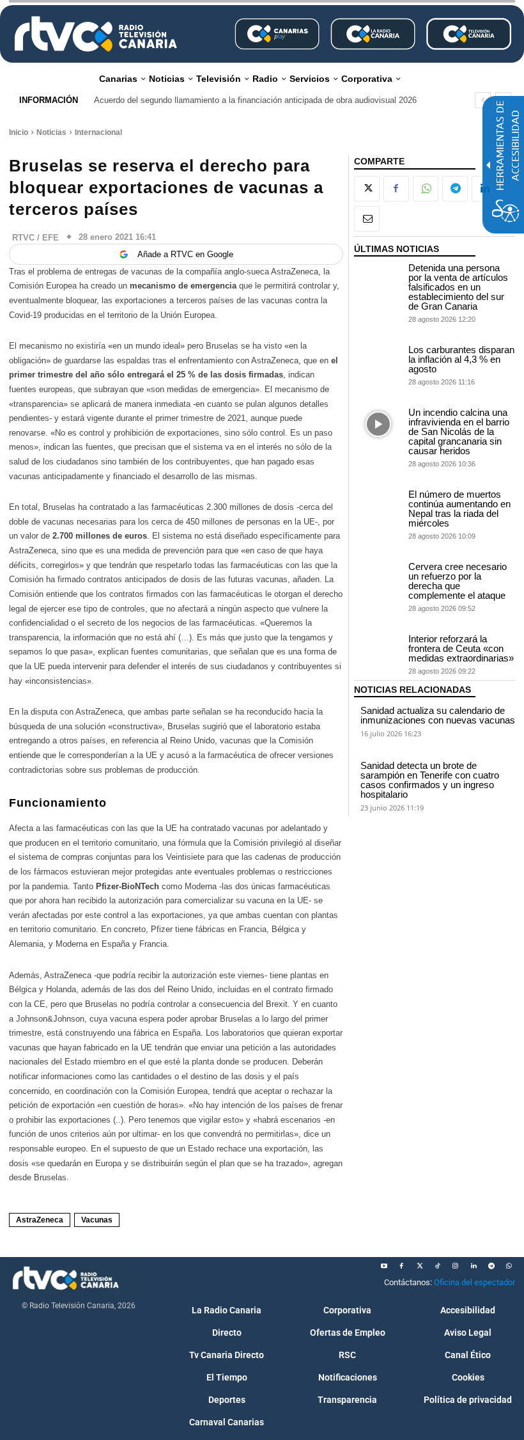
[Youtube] (384, 1266)
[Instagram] (455, 1266)
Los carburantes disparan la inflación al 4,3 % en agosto (461, 359)
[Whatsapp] (509, 1266)
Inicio (18, 132)
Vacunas (96, 1219)
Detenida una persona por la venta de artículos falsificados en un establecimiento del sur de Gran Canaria (458, 287)
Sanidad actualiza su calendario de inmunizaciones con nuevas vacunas (437, 715)
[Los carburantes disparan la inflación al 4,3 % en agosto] (378, 362)
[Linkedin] (473, 1266)
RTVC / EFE (35, 237)
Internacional (98, 132)
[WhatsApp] (425, 189)
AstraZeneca (39, 1219)
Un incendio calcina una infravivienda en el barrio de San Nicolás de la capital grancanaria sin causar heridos (458, 431)
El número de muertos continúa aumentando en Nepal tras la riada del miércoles (459, 508)
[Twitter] (420, 1266)
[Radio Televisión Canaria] (96, 34)
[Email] (367, 219)
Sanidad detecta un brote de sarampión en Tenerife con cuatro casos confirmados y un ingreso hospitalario (429, 780)
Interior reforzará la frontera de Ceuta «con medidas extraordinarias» (461, 648)
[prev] (483, 100)
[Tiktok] (437, 1266)
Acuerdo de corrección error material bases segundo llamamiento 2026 (226, 100)
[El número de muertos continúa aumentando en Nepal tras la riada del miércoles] (378, 506)
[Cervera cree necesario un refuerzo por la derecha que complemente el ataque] (378, 579)
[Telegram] (455, 189)
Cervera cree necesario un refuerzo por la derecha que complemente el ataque (457, 581)
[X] (367, 189)
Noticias (51, 132)
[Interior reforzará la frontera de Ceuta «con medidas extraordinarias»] (378, 651)
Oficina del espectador (474, 1282)
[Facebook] (396, 189)
